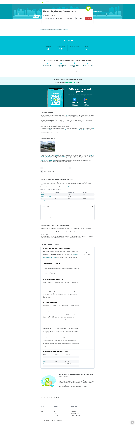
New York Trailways (53, 129)
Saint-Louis (45, 356)
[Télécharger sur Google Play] (85, 99)
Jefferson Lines (64, 129)
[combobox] (47, 18)
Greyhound (48, 129)
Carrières (56, 415)
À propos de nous (57, 409)
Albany (88, 129)
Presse (55, 413)
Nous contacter (74, 409)
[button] (81, 2)
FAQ (65, 29)
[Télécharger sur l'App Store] (75, 99)
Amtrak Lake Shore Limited (46, 196)
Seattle (44, 359)
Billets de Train (42, 397)
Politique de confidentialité (76, 415)
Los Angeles (45, 363)
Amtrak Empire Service (45, 200)
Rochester (45, 366)
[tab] (46, 16)
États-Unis (48, 397)
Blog (55, 411)
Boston (84, 129)
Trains (41, 411)
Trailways (68, 156)
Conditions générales (75, 413)
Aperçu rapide (43, 29)
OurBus (59, 129)
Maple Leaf (70, 130)
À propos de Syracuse (51, 29)
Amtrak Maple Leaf (44, 198)
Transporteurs (59, 29)
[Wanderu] (45, 2)
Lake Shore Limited (63, 130)
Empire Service (56, 130)
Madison (44, 361)
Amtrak (93, 128)
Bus (41, 409)
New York (67, 115)
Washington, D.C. (51, 160)
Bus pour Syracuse (68, 186)
